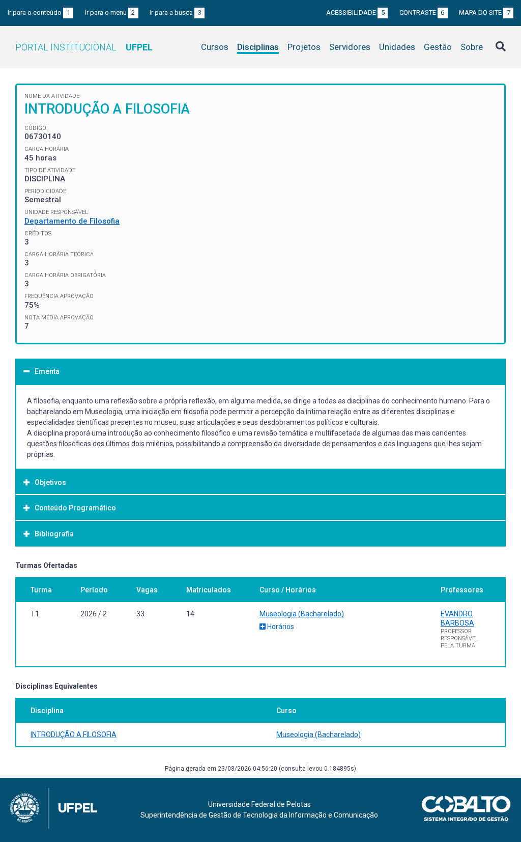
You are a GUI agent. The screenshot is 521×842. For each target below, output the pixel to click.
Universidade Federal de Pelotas (259, 804)
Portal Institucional (84, 47)
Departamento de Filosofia (72, 221)
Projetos (304, 47)
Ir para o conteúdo (39, 12)
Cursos (214, 47)
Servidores (349, 47)
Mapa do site (484, 12)
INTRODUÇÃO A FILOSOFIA (74, 734)
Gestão (438, 47)
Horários (280, 626)
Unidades (397, 47)
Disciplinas (258, 47)
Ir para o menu (110, 12)
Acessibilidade (355, 12)
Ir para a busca (175, 12)
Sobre (471, 47)
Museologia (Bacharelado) (301, 614)
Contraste (422, 12)
